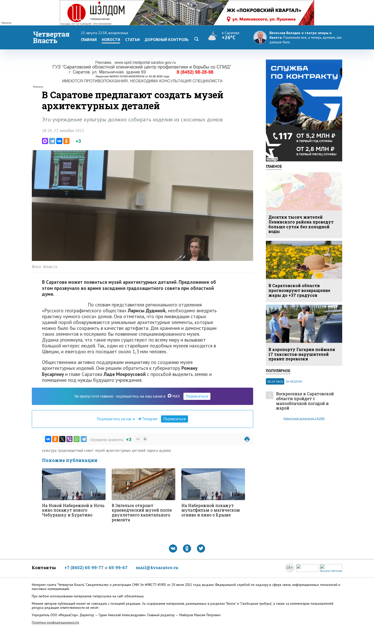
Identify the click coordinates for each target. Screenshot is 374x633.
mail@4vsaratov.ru (157, 567)
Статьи (132, 39)
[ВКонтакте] (59, 141)
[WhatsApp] (77, 439)
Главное (274, 166)
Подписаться (197, 396)
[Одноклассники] (66, 141)
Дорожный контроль (167, 39)
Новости (111, 39)
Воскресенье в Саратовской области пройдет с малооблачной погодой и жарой (305, 401)
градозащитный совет (76, 450)
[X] (62, 439)
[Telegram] (52, 141)
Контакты (44, 567)
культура (49, 450)
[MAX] (45, 141)
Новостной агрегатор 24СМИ (304, 418)
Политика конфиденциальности (55, 622)
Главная (89, 39)
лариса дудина (159, 450)
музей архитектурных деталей (120, 450)
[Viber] (69, 439)
